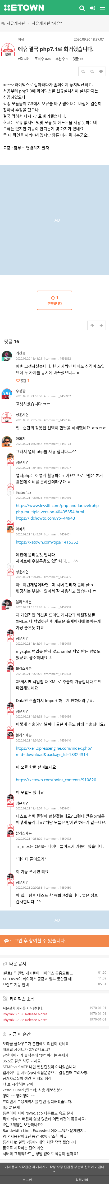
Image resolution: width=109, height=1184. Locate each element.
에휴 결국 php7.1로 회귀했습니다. (56, 49)
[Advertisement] (54, 219)
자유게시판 (16, 23)
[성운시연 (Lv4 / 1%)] (10, 462)
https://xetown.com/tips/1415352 (47, 542)
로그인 (27, 1179)
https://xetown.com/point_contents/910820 (56, 779)
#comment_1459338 (57, 607)
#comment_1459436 (57, 716)
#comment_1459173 (57, 444)
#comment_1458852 (57, 358)
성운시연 (24, 59)
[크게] (83, 71)
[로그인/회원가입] (92, 8)
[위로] (92, 325)
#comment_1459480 (57, 887)
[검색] (82, 8)
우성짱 (20, 391)
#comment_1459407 (57, 468)
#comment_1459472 (57, 838)
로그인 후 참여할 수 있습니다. (37, 941)
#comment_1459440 (57, 740)
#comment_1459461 (57, 808)
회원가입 (81, 1179)
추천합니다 (54, 300)
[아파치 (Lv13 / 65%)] (10, 456)
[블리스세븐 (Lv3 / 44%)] (10, 632)
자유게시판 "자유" (47, 23)
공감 (25, 380)
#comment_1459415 (57, 643)
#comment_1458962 (57, 396)
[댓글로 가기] (101, 71)
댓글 (11, 342)
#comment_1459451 (57, 534)
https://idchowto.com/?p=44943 (45, 518)
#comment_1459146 (57, 420)
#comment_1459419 (57, 498)
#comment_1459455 (57, 577)
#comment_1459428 (57, 674)
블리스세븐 (24, 601)
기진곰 (20, 353)
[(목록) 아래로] (101, 325)
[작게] (92, 71)
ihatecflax (23, 492)
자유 (21, 39)
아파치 (20, 438)
